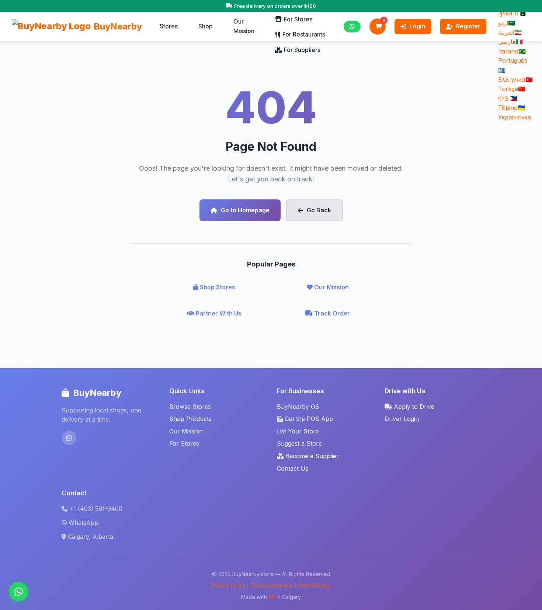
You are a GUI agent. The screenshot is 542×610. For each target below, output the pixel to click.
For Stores (298, 19)
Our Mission (243, 26)
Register (468, 26)
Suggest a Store (299, 443)
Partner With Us (218, 313)
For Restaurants (303, 34)
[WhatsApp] (69, 438)
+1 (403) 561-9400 (95, 508)
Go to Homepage (245, 210)
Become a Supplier (311, 456)
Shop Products (190, 418)
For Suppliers (302, 49)
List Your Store (298, 431)
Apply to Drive (413, 406)
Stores (169, 26)
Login (417, 26)
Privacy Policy (228, 585)
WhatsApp (83, 522)
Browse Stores (190, 406)
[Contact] (352, 26)
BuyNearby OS (298, 406)
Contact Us (292, 468)
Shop (205, 26)
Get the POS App (308, 418)
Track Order (331, 313)
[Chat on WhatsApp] (18, 591)
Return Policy (314, 585)
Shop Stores (216, 287)
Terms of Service (271, 585)
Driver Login (402, 418)
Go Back (319, 210)
